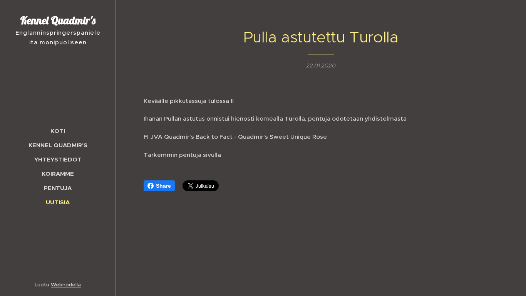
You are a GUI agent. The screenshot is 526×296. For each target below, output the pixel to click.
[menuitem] (57, 130)
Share (163, 186)
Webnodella (66, 284)
